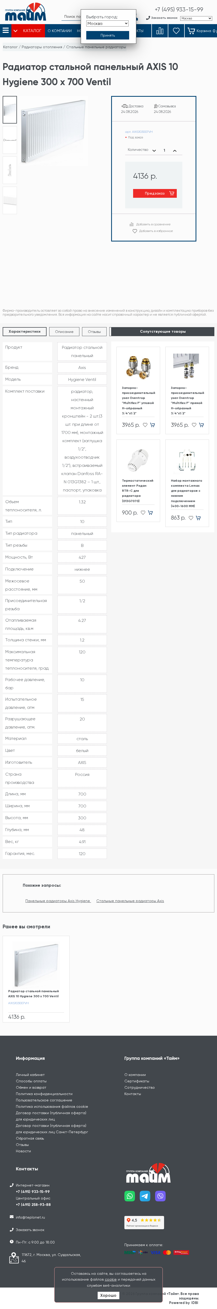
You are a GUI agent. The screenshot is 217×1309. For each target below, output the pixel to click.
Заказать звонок (30, 1230)
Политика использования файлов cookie (52, 1106)
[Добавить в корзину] (154, 425)
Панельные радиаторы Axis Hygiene (58, 901)
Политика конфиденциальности (44, 1094)
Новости (23, 1151)
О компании (135, 1075)
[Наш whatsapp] (132, 1198)
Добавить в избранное (156, 231)
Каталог (10, 47)
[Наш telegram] (147, 1198)
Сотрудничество (139, 1087)
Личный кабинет (30, 1075)
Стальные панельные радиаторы (96, 47)
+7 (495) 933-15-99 (33, 1191)
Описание (64, 332)
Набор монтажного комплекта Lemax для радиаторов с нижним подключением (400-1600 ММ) (186, 493)
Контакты (132, 1094)
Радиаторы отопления (42, 47)
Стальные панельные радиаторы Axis (130, 901)
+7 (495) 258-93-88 (33, 1204)
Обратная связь (30, 1138)
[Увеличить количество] (175, 151)
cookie (111, 1279)
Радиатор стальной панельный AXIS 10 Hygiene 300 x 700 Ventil (33, 993)
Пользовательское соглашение (44, 1100)
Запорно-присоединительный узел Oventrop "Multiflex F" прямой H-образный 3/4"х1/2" (187, 400)
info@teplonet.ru (30, 1217)
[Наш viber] (162, 1198)
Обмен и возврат (31, 1087)
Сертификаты (136, 1081)
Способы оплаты (31, 1081)
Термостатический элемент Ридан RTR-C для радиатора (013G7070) (137, 491)
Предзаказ (155, 193)
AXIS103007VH (18, 1003)
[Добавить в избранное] (143, 425)
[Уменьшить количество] (154, 151)
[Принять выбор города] (107, 35)
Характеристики (24, 331)
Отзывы (94, 332)
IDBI (194, 1303)
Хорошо (108, 1295)
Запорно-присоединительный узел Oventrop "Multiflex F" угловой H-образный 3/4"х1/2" (138, 400)
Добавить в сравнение (153, 224)
